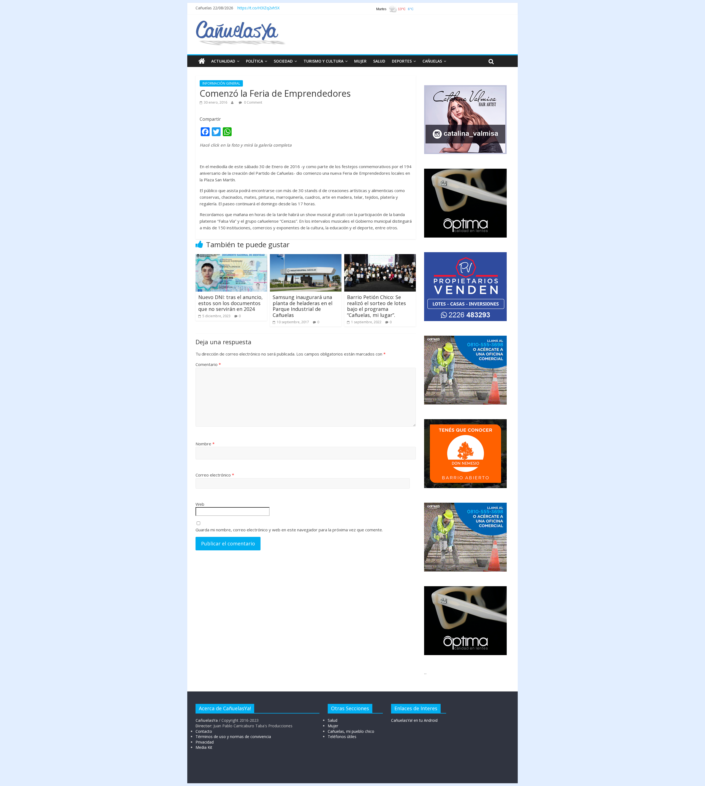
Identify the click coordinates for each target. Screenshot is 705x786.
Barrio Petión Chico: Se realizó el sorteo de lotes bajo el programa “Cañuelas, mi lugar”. (376, 306)
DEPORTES (402, 61)
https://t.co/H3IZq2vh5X (258, 7)
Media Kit (204, 747)
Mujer (333, 725)
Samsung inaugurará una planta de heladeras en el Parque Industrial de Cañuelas (302, 306)
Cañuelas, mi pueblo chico (351, 731)
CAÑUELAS (432, 61)
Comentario (208, 364)
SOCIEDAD (283, 61)
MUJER (360, 61)
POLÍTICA (254, 61)
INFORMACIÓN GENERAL (221, 83)
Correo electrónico (215, 475)
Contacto (204, 731)
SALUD (379, 61)
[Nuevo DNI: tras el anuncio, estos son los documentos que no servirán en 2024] (231, 257)
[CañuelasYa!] (241, 23)
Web (200, 504)
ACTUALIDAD (223, 61)
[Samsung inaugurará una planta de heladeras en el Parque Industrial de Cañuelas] (305, 257)
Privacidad (205, 742)
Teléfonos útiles (342, 736)
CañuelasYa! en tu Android (414, 720)
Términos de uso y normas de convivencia (233, 736)
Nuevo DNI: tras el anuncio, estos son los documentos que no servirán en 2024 (230, 303)
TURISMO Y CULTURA (323, 61)
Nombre (205, 443)
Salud (332, 720)
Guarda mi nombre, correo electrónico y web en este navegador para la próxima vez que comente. (289, 529)
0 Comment (252, 102)
